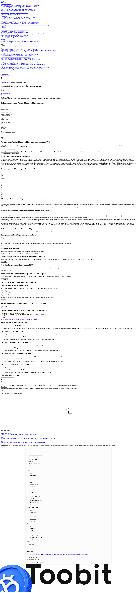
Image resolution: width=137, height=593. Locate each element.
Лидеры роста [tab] (9, 393)
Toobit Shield (31, 465)
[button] (3, 107)
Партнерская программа (35, 479)
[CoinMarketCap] (60, 554)
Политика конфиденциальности (35, 455)
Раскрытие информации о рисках (36, 457)
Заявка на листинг (34, 484)
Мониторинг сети (34, 502)
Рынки (8, 82)
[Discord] (45, 554)
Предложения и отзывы (35, 504)
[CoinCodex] (66, 554)
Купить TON (33, 516)
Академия (32, 494)
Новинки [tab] (14, 393)
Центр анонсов (32, 461)
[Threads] (86, 554)
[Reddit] (49, 554)
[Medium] (36, 554)
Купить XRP (33, 521)
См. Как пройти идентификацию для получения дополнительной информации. (20, 319)
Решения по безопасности (34, 463)
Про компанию (32, 450)
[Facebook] (53, 554)
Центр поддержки (34, 492)
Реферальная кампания (35, 496)
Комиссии (32, 498)
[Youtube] (41, 554)
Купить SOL (33, 519)
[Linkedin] (77, 554)
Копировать (32, 477)
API (31, 482)
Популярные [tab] (3, 393)
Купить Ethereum (34, 512)
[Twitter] (32, 554)
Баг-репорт (32, 486)
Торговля (3, 82)
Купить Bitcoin (33, 510)
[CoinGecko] (72, 554)
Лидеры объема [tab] (19, 393)
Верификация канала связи (36, 500)
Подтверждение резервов (34, 467)
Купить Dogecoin (33, 514)
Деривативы (33, 475)
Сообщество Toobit (33, 459)
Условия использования (34, 452)
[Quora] (82, 554)
